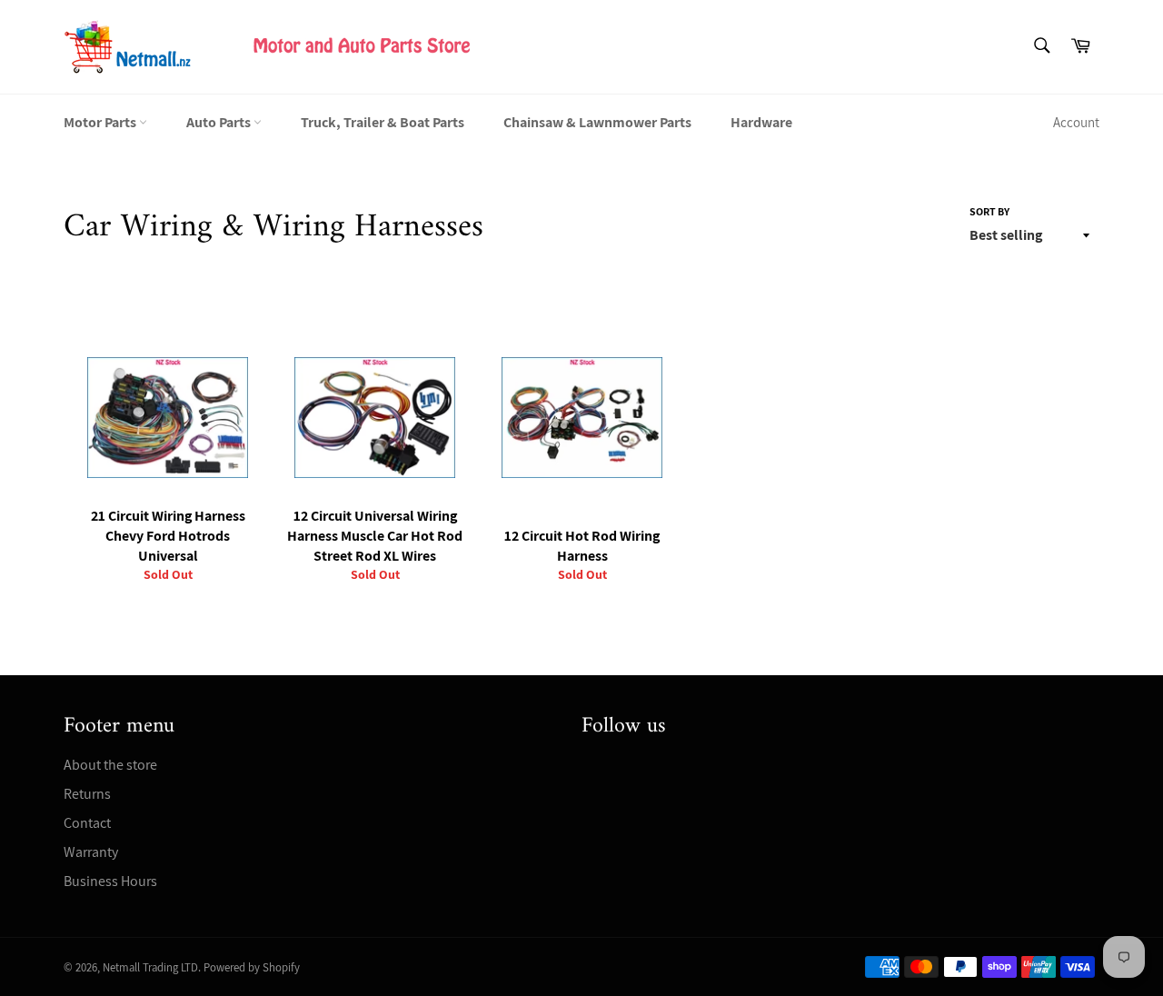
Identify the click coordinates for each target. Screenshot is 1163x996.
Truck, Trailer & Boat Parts (382, 122)
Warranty (91, 852)
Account (1076, 122)
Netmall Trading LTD (150, 967)
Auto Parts (219, 122)
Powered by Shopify (252, 967)
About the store (110, 764)
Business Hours (110, 881)
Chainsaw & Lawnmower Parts (597, 122)
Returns (87, 793)
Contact (87, 822)
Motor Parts (101, 122)
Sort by (989, 211)
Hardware (761, 122)
